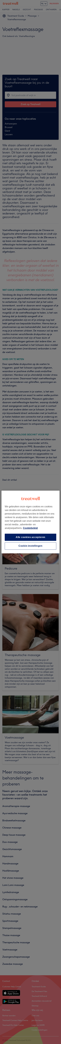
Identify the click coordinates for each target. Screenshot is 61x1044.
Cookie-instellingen (30, 546)
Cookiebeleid (30, 528)
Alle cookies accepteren (30, 537)
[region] (30, 522)
